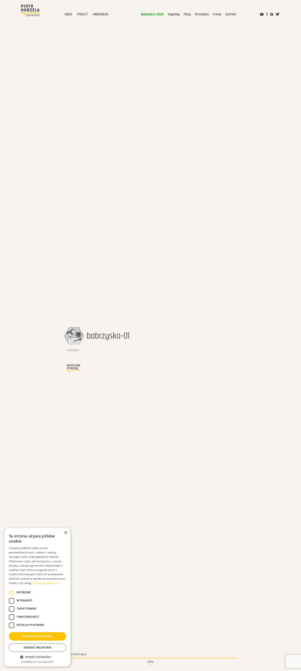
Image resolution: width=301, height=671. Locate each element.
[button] (37, 657)
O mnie (217, 14)
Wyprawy (174, 14)
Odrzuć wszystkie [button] (37, 647)
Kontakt (230, 14)
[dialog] (37, 597)
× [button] (65, 532)
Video (68, 14)
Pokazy (82, 14)
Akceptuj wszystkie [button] (37, 636)
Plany (187, 14)
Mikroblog (100, 14)
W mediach (202, 14)
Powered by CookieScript (37, 662)
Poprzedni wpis (76, 654)
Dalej (150, 662)
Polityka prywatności (46, 583)
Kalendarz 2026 (152, 14)
